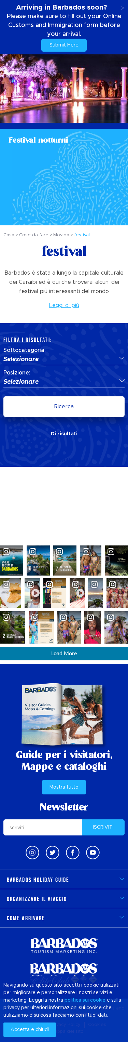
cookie (97, 1000)
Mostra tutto (64, 787)
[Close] (122, 7)
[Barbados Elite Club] (64, 974)
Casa (8, 235)
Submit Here (64, 45)
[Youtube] (93, 852)
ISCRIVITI (103, 827)
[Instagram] (32, 852)
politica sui (77, 1000)
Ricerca (64, 406)
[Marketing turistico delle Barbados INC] (64, 945)
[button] (64, 359)
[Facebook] (73, 852)
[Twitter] (52, 852)
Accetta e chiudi (30, 1029)
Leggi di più (64, 305)
